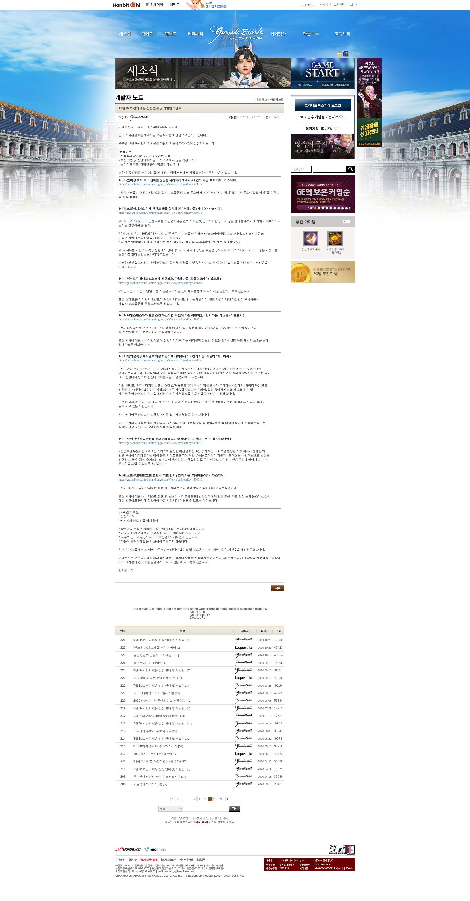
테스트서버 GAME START (335, 84)
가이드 (147, 33)
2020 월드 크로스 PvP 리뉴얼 (155, 754)
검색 (234, 809)
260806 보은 (315, 208)
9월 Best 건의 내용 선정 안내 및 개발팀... (161, 640)
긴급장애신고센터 (346, 208)
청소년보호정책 (168, 859)
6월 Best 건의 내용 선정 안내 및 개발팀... (161, 708)
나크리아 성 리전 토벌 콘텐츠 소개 (157, 678)
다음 (348, 222)
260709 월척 (334, 208)
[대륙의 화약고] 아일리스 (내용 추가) (159, 761)
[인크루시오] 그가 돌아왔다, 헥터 (157, 647)
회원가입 (312, 128)
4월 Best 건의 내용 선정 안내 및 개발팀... (161, 738)
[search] (329, 169)
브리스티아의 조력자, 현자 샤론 (156, 693)
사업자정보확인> (215, 868)
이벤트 (174, 5)
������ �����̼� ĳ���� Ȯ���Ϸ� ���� (369, 88)
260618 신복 (338, 208)
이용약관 (132, 859)
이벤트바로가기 (322, 146)
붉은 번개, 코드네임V (149, 662)
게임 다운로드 (303, 84)
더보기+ (352, 4)
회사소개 (119, 859)
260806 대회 (311, 208)
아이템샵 (278, 33)
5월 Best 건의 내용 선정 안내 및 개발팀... (162, 723)
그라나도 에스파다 (235, 34)
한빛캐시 (325, 4)
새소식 (125, 33)
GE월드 (170, 33)
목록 (277, 588)
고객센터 (339, 4)
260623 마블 (319, 208)
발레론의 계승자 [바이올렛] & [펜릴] (159, 716)
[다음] (227, 799)
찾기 (330, 128)
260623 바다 (323, 208)
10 (221, 799)
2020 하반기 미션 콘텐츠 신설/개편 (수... (162, 700)
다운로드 (311, 33)
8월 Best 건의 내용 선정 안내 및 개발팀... (161, 670)
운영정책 (200, 859)
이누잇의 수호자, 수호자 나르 (155, 731)
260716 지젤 (330, 208)
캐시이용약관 (186, 859)
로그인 (308, 5)
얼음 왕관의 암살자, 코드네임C (156, 655)
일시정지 (350, 208)
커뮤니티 (195, 33)
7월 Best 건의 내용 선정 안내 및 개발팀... (161, 685)
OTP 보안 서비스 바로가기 (340, 54)
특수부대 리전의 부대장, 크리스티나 (159, 776)
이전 (344, 222)
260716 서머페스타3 (326, 208)
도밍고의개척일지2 (342, 208)
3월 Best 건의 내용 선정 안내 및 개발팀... (161, 769)
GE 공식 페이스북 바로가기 (346, 54)
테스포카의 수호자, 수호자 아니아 (158, 746)
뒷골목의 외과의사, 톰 (150, 784)
